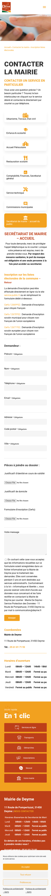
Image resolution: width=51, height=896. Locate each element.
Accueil (7, 47)
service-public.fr (12, 295)
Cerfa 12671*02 (12, 327)
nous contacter (24, 811)
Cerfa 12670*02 (12, 314)
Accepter (25, 867)
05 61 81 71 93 (17, 647)
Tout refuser (25, 874)
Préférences (25, 882)
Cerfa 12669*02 (12, 304)
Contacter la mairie (20, 47)
